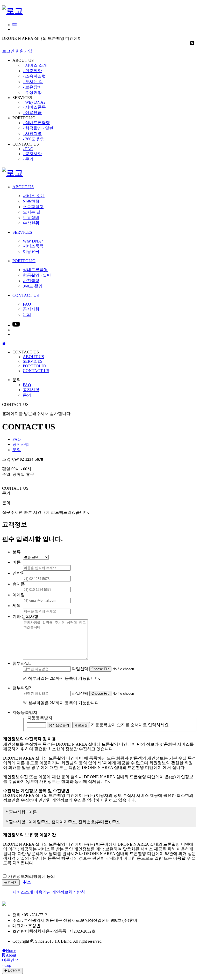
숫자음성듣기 (59, 725)
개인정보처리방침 (68, 892)
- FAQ (28, 149)
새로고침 (81, 725)
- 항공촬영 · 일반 (38, 128)
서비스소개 (22, 892)
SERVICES (32, 361)
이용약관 (42, 892)
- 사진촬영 (32, 133)
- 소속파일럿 (34, 76)
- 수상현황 (32, 92)
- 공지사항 (32, 154)
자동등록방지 (39, 718)
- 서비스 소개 (35, 65)
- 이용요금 (32, 112)
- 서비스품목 (34, 107)
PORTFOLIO (34, 366)
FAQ (27, 385)
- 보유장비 (32, 87)
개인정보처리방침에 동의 (31, 876)
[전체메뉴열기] (14, 24)
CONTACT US (36, 370)
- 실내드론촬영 (36, 122)
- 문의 (28, 159)
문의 (27, 395)
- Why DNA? (34, 102)
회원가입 (24, 51)
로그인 (8, 51)
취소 (27, 882)
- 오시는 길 (33, 81)
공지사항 (31, 390)
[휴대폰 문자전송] (14, 29)
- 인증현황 (32, 71)
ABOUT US (33, 356)
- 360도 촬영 (34, 139)
